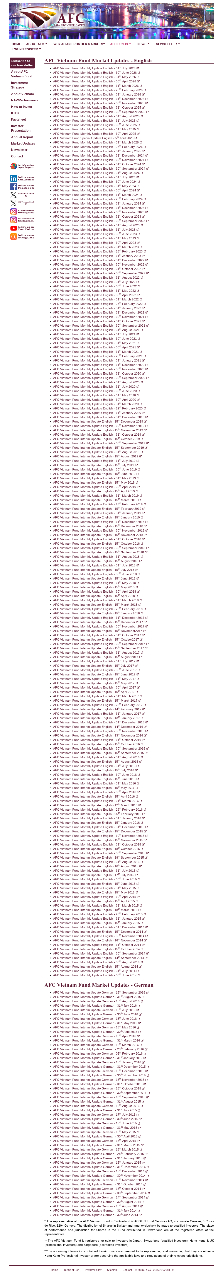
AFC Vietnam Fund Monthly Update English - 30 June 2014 (95, 975)
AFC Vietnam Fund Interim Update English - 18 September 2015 (98, 857)
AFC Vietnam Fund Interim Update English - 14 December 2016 (98, 726)
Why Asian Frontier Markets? (79, 44)
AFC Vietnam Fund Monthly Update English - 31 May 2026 (94, 77)
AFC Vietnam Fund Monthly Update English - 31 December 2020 (98, 364)
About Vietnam (22, 94)
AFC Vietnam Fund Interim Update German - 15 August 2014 (96, 1206)
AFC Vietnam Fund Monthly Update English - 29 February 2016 (98, 809)
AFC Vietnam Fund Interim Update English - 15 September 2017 (98, 648)
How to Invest (21, 107)
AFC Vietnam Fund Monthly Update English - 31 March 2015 (96, 905)
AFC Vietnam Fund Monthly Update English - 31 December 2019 (98, 417)
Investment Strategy (19, 85)
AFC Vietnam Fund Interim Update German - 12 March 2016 (96, 1045)
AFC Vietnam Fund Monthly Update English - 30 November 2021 (98, 317)
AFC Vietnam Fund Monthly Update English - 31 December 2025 (98, 99)
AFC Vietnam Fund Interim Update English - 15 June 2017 (94, 674)
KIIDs (15, 113)
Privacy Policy (93, 1270)
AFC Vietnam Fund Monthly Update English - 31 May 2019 (94, 478)
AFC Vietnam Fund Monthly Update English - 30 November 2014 (98, 936)
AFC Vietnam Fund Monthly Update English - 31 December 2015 (98, 827)
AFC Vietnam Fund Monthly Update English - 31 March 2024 (96, 194)
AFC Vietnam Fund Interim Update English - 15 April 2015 (94, 901)
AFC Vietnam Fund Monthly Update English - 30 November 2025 (98, 103)
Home (16, 44)
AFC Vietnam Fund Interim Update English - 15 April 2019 (94, 491)
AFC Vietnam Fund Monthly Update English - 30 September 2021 (99, 325)
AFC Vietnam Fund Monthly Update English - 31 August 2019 (96, 452)
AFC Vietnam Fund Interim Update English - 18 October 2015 (96, 849)
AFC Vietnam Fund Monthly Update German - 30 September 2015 (100, 1092)
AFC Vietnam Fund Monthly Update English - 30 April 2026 (94, 81)
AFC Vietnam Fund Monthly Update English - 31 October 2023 (97, 216)
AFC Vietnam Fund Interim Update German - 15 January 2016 (97, 1062)
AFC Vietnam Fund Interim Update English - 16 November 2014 (98, 940)
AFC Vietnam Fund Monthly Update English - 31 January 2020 (97, 412)
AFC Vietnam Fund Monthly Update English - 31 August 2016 (96, 757)
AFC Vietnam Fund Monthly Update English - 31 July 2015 (94, 870)
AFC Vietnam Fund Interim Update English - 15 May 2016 (94, 787)
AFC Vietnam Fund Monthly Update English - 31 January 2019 (97, 513)
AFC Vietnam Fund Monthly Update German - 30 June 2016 (95, 1014)
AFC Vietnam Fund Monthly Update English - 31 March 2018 (96, 600)
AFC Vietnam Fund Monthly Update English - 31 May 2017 (94, 678)
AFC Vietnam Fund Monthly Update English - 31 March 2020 (96, 404)
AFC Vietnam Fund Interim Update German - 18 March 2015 (96, 1149)
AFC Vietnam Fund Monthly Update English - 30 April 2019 (94, 487)
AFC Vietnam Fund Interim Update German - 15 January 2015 (97, 1162)
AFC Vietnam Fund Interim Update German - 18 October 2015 (97, 1088)
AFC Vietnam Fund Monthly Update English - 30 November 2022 (98, 264)
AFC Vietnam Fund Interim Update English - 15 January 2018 (96, 613)
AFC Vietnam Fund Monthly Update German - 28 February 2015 (98, 1154)
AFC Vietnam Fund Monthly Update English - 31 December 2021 (98, 312)
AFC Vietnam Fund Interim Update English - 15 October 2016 (96, 744)
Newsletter (166, 44)
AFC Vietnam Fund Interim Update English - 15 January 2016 (96, 822)
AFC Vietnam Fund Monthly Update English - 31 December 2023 (98, 208)
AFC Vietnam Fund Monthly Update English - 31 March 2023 (96, 247)
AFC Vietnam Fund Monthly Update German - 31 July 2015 (95, 1110)
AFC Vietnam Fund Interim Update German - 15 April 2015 (94, 1140)
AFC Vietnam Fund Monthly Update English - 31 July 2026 (94, 68)
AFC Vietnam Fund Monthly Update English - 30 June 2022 (95, 286)
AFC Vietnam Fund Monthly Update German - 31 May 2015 (95, 1127)
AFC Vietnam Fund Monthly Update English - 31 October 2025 (97, 107)
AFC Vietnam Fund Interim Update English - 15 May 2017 (94, 683)
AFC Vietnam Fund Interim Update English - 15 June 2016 (94, 779)
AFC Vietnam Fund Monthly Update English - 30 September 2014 (99, 953)
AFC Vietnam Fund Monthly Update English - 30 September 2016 (99, 748)
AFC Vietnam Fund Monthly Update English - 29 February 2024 (98, 199)
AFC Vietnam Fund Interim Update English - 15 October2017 (96, 639)
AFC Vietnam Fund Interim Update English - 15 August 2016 (95, 761)
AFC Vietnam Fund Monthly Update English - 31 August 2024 (96, 173)
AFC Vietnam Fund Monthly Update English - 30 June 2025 (95, 125)
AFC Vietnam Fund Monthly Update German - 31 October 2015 (97, 1084)
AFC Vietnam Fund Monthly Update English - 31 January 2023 (97, 255)
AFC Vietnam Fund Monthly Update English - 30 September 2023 (99, 221)
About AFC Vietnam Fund (21, 74)
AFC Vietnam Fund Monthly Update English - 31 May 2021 (94, 343)
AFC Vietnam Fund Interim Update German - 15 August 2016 (96, 1001)
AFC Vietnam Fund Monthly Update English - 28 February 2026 (98, 90)
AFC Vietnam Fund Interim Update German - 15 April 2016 (94, 1036)
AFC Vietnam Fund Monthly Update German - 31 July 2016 (95, 1005)
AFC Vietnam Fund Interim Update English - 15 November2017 (97, 630)
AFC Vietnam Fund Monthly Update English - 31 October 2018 (97, 539)
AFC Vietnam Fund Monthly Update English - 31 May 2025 (94, 129)
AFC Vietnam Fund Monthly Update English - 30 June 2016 (95, 774)
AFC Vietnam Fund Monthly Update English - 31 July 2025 (94, 120)
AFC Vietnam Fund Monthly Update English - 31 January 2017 (97, 713)
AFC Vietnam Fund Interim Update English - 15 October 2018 (96, 543)
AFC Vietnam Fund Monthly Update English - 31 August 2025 (96, 116)
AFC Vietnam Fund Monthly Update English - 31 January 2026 (97, 94)
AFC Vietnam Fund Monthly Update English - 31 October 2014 (97, 944)
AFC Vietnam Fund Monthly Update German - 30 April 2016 (95, 1031)
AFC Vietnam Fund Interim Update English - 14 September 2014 (98, 958)
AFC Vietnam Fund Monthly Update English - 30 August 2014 (96, 962)
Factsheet (18, 119)
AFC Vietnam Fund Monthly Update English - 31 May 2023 (94, 238)
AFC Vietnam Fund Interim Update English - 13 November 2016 (98, 735)
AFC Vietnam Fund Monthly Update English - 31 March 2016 (96, 801)
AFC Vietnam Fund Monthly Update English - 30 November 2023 (98, 212)
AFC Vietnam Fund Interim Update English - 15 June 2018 (94, 578)
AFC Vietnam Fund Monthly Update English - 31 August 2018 (96, 556)
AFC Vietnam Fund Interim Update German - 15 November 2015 (98, 1079)
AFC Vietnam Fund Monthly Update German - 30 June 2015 (95, 1119)
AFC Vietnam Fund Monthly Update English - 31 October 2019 (97, 434)
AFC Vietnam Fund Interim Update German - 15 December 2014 (98, 1171)
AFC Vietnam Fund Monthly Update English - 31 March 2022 (96, 299)
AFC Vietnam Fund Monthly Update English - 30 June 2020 (95, 391)
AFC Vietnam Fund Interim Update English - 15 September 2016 (98, 753)
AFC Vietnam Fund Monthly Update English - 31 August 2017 (96, 652)
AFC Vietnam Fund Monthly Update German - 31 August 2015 (97, 1101)
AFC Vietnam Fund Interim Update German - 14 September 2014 (99, 1197)
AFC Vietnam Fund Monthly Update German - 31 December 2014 (99, 1167)
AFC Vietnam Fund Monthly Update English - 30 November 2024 (98, 160)
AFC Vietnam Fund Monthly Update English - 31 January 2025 (97, 151)
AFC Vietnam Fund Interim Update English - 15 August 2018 (95, 561)
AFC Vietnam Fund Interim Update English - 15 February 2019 (97, 508)
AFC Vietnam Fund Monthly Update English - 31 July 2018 (94, 565)
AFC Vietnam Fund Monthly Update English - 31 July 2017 (94, 661)
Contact (17, 156)
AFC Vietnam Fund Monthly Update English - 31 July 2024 (94, 177)
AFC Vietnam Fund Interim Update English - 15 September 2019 (98, 447)
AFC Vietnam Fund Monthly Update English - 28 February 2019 (98, 504)
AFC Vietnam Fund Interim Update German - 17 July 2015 (94, 1114)
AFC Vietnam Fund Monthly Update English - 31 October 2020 (97, 373)
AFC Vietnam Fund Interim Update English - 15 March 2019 (95, 500)
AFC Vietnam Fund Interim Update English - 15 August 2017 (95, 657)
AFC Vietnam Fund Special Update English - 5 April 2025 (93, 138)
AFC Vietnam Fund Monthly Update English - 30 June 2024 (95, 181)
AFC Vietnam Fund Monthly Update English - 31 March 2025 (96, 142)
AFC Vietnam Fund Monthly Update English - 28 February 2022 (98, 303)
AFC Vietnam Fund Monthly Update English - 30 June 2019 (95, 469)
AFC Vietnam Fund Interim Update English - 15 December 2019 (98, 421)
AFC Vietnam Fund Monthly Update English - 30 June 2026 (95, 72)
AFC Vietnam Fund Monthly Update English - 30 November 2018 (98, 530)
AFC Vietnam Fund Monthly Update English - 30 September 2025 (99, 112)
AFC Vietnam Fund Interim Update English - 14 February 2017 (97, 709)
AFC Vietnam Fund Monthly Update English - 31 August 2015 (96, 862)
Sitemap (112, 1270)
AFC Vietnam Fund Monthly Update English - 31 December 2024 (98, 155)
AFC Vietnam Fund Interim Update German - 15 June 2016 (95, 1018)
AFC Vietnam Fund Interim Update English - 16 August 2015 (95, 866)
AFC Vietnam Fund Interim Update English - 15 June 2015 (94, 883)
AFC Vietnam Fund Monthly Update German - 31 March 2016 (96, 1040)
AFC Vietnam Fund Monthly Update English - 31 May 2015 (94, 888)
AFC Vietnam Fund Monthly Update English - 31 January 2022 (97, 308)
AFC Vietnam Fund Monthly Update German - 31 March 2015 (96, 1145)
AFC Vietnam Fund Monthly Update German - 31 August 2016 (97, 997)
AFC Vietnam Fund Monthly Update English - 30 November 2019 (98, 426)
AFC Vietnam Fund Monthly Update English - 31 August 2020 (96, 382)
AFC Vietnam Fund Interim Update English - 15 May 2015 (94, 892)
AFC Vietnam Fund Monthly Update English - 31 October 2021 (97, 321)
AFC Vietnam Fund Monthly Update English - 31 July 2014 (94, 971)
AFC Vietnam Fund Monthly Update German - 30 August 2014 (97, 1201)
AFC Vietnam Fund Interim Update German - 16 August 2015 (96, 1106)
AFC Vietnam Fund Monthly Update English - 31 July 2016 (94, 766)
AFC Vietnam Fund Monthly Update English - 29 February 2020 (98, 408)
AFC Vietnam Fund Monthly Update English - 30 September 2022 (99, 273)
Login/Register (25, 49)
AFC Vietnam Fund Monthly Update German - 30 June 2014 (95, 1215)
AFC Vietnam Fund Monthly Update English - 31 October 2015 (97, 844)
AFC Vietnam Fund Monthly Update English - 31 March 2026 (96, 85)
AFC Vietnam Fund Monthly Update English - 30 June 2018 (95, 574)
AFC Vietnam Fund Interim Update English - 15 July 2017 (93, 665)
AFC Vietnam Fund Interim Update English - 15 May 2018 (94, 587)
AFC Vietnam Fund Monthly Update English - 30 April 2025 (94, 133)
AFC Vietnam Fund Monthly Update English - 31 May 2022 (94, 290)
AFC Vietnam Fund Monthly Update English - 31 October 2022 (97, 269)
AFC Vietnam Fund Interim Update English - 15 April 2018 (94, 596)
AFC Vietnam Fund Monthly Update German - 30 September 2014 (100, 1193)
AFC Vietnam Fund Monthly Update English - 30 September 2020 (99, 378)
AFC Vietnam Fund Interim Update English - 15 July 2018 (93, 569)
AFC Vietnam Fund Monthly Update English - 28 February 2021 (98, 356)
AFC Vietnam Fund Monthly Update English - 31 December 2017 (98, 617)
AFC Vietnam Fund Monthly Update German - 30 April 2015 (95, 1136)
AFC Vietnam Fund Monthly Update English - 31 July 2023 (94, 229)
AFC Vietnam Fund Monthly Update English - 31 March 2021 (96, 351)
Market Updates (23, 143)
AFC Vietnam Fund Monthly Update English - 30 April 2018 (94, 591)
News (141, 44)
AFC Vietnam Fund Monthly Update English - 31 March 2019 (96, 495)
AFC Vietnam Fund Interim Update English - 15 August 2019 (95, 456)
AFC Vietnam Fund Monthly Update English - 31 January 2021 (97, 360)
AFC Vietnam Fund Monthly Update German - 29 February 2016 (98, 1049)
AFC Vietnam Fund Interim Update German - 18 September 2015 (99, 1097)
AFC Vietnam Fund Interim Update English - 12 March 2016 (95, 805)
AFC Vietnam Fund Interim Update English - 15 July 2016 (93, 770)
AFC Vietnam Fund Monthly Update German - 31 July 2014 (95, 1210)
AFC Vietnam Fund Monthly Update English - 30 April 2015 (94, 896)
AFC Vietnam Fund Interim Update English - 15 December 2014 (98, 931)
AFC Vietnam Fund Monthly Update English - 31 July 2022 (94, 282)
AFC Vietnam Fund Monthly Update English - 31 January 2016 (97, 818)
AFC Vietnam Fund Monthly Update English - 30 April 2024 (94, 190)
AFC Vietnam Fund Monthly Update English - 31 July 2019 (94, 460)
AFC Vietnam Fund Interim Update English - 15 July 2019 (93, 465)
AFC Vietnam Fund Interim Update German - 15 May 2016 (94, 1027)
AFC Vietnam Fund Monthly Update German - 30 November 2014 (99, 1175)
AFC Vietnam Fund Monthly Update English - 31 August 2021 (96, 330)
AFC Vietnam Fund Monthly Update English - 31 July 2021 (94, 334)
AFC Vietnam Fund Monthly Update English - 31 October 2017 (97, 635)
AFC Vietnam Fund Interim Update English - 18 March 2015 (95, 910)
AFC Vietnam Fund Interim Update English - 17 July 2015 (93, 875)
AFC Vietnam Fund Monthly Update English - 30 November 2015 (98, 835)
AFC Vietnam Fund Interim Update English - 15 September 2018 (98, 552)
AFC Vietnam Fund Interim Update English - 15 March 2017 (95, 700)
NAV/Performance (24, 100)
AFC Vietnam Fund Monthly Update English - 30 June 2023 (95, 234)
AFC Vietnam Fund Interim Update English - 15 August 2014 (95, 966)
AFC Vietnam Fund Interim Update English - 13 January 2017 (96, 718)
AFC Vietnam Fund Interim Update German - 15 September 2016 (99, 992)
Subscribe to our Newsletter (22, 63)
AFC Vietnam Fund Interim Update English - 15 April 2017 (94, 692)
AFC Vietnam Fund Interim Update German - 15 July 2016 (94, 1010)
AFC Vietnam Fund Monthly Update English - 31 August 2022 (96, 277)
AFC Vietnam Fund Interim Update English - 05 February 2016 (97, 814)
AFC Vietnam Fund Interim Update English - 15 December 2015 (98, 831)
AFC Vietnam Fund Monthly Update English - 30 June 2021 (95, 338)
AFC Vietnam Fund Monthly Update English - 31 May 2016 (94, 783)
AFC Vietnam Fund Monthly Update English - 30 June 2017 (95, 670)
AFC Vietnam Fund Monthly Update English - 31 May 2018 (94, 583)
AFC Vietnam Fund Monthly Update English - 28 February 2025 (98, 146)
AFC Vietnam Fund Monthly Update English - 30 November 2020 (98, 369)
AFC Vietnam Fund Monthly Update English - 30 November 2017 (98, 626)
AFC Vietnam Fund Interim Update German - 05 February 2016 (98, 1053)
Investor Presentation (20, 128)
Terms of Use (71, 1270)
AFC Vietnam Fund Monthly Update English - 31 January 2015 (97, 918)
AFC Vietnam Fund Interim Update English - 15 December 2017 (98, 622)
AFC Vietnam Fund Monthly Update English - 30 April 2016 (94, 792)
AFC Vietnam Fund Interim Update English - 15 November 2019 (98, 430)
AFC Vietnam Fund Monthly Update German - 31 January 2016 (97, 1058)
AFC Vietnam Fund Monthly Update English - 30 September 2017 (99, 644)
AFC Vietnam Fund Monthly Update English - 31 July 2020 (94, 386)
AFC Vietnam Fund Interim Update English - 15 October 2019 (96, 439)
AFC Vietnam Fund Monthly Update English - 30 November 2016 (98, 731)
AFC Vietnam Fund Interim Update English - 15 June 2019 (94, 474)
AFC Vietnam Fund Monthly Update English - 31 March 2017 (96, 696)
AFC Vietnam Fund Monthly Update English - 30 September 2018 (99, 548)
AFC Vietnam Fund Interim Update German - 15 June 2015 (95, 1123)
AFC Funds (119, 44)
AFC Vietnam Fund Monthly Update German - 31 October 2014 (97, 1184)
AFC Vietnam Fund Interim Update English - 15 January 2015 (96, 923)
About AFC (35, 44)
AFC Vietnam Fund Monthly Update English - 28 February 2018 (98, 609)
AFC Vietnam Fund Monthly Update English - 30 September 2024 (99, 168)
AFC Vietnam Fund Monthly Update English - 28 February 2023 (98, 251)
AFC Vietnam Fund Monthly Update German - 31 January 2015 (97, 1158)
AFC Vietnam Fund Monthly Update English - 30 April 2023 (94, 242)
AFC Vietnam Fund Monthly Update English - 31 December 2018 (98, 521)
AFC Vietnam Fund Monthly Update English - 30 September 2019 (99, 443)
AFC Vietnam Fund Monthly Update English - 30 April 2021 (94, 347)
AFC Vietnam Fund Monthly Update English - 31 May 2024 (94, 186)
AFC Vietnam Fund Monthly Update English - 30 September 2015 (99, 853)
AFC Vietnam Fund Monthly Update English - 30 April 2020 (94, 399)
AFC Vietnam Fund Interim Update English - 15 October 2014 (96, 949)
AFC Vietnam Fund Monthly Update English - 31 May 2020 (94, 395)
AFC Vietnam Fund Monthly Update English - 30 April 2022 (94, 295)
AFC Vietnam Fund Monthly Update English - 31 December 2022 (98, 260)
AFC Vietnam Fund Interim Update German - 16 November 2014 (98, 1180)
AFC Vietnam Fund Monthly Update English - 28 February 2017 (98, 705)
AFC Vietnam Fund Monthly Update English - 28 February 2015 (98, 914)
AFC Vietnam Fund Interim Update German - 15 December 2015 (98, 1071)
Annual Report (22, 137)
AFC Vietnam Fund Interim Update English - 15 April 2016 (94, 796)
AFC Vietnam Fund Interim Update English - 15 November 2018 (98, 535)
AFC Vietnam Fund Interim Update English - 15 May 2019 (94, 482)
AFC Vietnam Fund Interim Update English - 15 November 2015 (98, 840)
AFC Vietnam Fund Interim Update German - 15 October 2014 (97, 1188)
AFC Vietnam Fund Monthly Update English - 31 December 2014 (98, 927)
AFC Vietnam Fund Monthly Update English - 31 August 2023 (96, 225)
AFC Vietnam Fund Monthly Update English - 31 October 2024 (97, 164)
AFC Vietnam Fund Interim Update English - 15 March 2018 (95, 604)
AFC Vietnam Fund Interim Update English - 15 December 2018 (98, 526)
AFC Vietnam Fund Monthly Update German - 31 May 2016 (95, 1023)
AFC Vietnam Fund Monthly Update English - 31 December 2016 (98, 722)
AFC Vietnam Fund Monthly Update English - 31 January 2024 (97, 203)
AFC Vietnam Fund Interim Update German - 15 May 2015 (94, 1132)
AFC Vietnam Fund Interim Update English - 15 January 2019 (96, 517)
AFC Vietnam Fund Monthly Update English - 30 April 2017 (94, 687)
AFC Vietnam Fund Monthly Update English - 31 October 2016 (97, 740)
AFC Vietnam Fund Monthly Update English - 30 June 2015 (95, 879)
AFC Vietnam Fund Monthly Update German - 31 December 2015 (99, 1066)
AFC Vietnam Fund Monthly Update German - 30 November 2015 (99, 1075)
